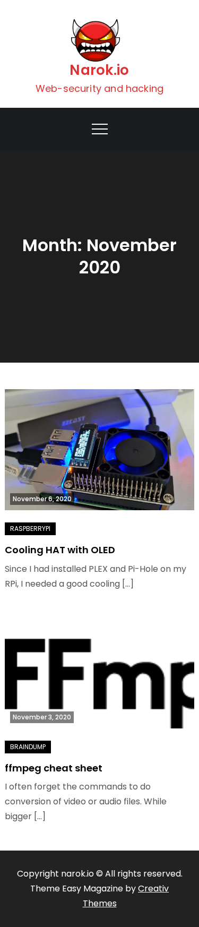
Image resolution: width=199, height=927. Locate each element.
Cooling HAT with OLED (60, 549)
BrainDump (28, 746)
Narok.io (99, 70)
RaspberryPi (30, 528)
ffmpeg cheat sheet (53, 768)
